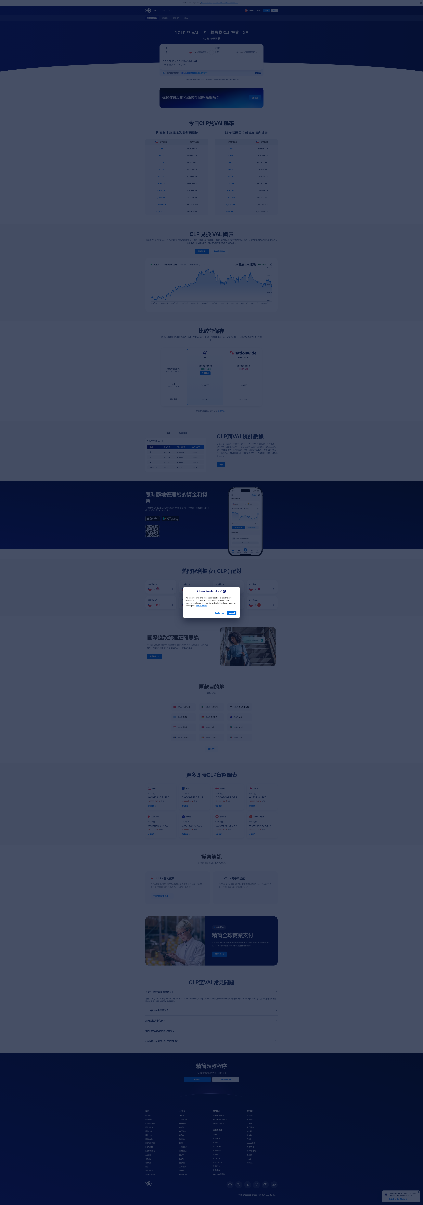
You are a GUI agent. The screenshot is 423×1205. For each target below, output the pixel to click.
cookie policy (201, 606)
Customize (219, 613)
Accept (231, 613)
